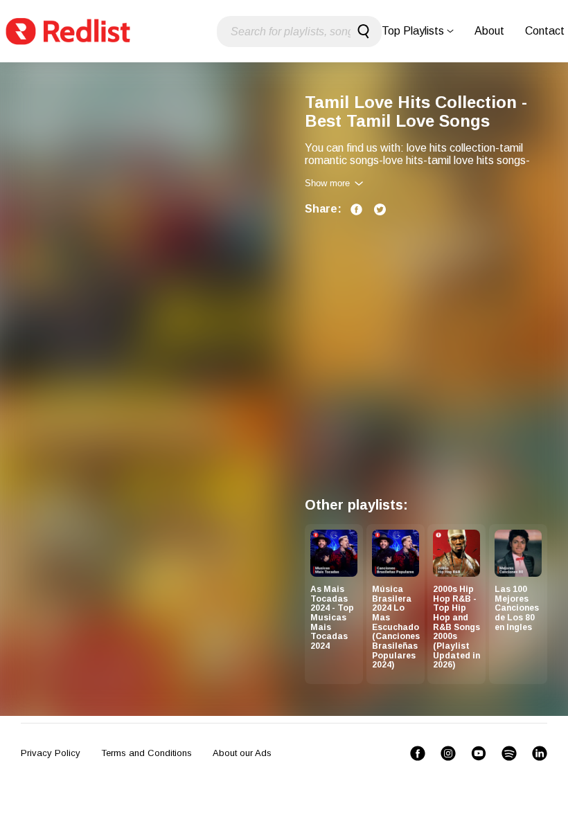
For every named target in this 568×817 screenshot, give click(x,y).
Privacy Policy (50, 753)
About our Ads (242, 753)
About (489, 31)
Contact (545, 31)
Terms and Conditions (146, 753)
